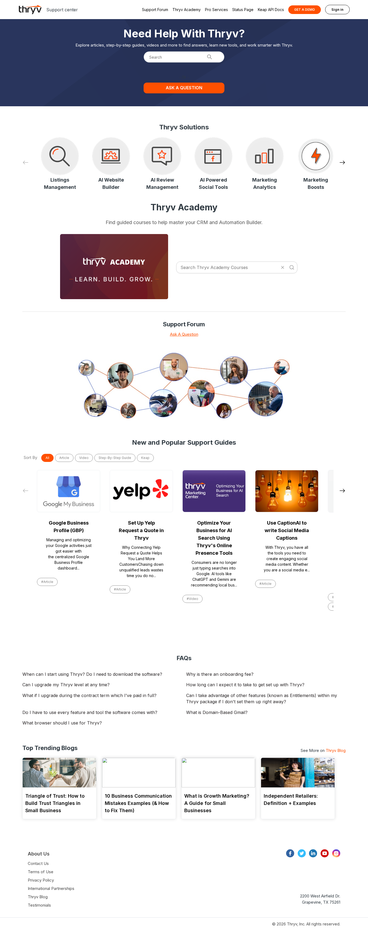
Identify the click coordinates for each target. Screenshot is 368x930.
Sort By (30, 457)
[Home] (30, 10)
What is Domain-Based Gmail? (217, 712)
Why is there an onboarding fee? (220, 674)
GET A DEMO (304, 10)
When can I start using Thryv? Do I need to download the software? (92, 674)
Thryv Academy (186, 9)
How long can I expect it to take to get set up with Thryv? (245, 684)
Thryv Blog (336, 750)
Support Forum (155, 9)
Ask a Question (184, 87)
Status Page (243, 9)
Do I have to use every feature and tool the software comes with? (89, 712)
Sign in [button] (337, 9)
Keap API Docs (271, 9)
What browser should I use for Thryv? (62, 723)
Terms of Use (40, 871)
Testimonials (39, 905)
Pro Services (216, 9)
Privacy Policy (41, 880)
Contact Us (38, 863)
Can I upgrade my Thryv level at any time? (66, 684)
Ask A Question (184, 334)
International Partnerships (51, 888)
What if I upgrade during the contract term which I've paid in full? (89, 695)
